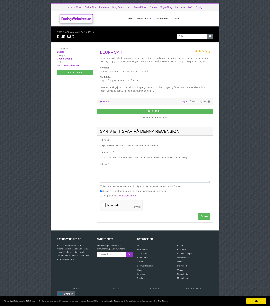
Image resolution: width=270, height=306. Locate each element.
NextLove (180, 7)
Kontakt (76, 288)
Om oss (115, 288)
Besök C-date (75, 72)
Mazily (180, 262)
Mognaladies (183, 257)
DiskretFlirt (90, 7)
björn (185, 101)
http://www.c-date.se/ (68, 65)
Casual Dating (74, 32)
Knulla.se (141, 274)
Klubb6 (180, 245)
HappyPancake (144, 257)
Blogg (178, 19)
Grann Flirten (140, 7)
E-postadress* (107, 152)
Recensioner (163, 19)
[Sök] (210, 36)
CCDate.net (142, 253)
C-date (153, 7)
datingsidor (143, 19)
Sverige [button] (68, 294)
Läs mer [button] (165, 301)
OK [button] (256, 301)
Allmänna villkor (193, 288)
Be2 (190, 7)
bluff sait (111, 52)
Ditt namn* (105, 140)
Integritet (154, 288)
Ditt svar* (104, 164)
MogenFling (166, 7)
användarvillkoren (127, 195)
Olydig (199, 7)
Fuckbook (104, 7)
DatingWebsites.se (76, 18)
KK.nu (139, 270)
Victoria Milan (75, 7)
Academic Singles (185, 253)
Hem (130, 19)
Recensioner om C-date (155, 117)
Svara (105, 101)
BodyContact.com (121, 7)
